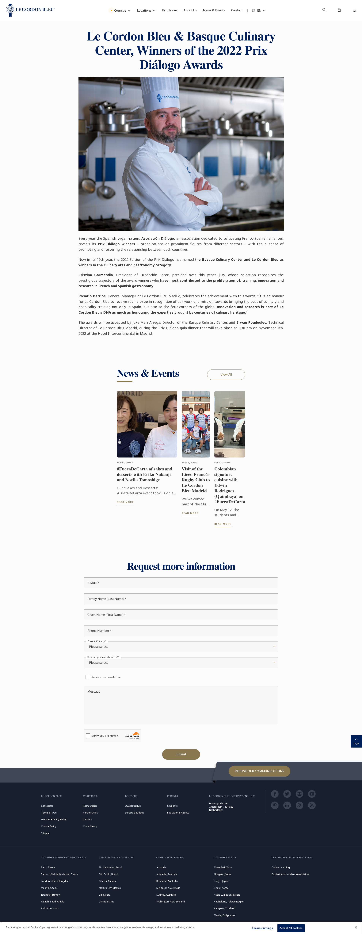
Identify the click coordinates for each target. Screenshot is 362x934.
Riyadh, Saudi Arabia (52, 901)
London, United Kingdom (55, 881)
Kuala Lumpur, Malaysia (227, 894)
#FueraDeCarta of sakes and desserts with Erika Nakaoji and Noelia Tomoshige (144, 474)
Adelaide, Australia (166, 874)
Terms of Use (49, 812)
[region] (181, 928)
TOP (356, 743)
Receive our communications (259, 771)
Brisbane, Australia (167, 881)
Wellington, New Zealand (170, 901)
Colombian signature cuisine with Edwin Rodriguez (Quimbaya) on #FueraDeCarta (229, 485)
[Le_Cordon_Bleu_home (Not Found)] (30, 10)
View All (226, 374)
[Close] (356, 927)
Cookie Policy (48, 826)
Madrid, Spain (49, 888)
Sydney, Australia (166, 894)
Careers (87, 819)
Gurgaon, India (222, 874)
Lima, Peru (105, 894)
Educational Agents (178, 812)
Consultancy (90, 826)
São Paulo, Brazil (108, 874)
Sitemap (45, 833)
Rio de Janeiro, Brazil (110, 867)
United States (106, 901)
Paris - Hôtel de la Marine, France (59, 874)
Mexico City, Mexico (110, 888)
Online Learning (281, 867)
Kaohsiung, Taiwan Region (229, 901)
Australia (161, 867)
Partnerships (90, 812)
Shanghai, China (223, 867)
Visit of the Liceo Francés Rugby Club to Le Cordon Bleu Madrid (196, 479)
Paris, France (48, 867)
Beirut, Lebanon (50, 908)
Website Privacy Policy (54, 819)
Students (172, 805)
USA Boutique (133, 805)
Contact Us (47, 805)
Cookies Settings (262, 928)
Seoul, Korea (221, 888)
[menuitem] (324, 10)
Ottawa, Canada (107, 881)
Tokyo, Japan (221, 881)
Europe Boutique (134, 812)
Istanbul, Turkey (50, 894)
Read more (125, 502)
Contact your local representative (290, 874)
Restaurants (90, 805)
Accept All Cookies (291, 928)
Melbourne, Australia (168, 888)
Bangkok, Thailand (224, 908)
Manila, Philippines (224, 915)
